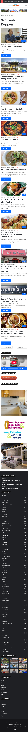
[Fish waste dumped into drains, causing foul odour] (23, 666)
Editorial (5, 612)
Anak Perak (6, 584)
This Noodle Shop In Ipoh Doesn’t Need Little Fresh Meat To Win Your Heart (13, 269)
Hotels (4, 644)
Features (4, 509)
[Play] (3, 368)
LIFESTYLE (4, 553)
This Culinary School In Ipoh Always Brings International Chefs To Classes (11, 234)
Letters (5, 619)
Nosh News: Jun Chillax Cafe (12, 109)
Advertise (3, 687)
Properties (5, 500)
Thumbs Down (5, 637)
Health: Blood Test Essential (11, 46)
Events (4, 532)
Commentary (6, 607)
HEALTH (4, 537)
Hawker (5, 514)
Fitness (5, 570)
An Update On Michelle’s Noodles (13, 170)
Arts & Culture (6, 556)
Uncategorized (5, 651)
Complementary (7, 539)
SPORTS (4, 633)
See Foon (4, 44)
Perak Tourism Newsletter (9, 647)
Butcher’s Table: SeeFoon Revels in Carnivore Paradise (13, 300)
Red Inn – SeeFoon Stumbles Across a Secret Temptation (12, 332)
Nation (3, 579)
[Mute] (22, 368)
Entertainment (6, 565)
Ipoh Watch (6, 614)
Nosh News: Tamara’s (9, 139)
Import (3, 551)
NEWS (3, 581)
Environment (6, 593)
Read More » (6, 55)
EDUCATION (5, 502)
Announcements (7, 530)
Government (6, 595)
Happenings (5, 528)
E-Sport (5, 635)
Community (6, 586)
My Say (5, 621)
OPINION (4, 605)
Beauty (5, 558)
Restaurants (6, 523)
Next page (20, 347)
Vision (2, 685)
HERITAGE (4, 544)
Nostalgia (5, 549)
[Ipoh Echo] (14, 5)
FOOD (3, 511)
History (5, 546)
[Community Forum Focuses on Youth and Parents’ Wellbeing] (14, 671)
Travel (4, 577)
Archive (3, 689)
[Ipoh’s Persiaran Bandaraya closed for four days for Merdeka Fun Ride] (5, 671)
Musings (5, 516)
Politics (5, 602)
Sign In (2, 694)
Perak (3, 630)
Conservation (6, 588)
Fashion (5, 567)
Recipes (5, 521)
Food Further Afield (6, 525)
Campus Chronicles (8, 504)
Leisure (5, 572)
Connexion (5, 609)
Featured (4, 507)
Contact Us (4, 692)
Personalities (6, 600)
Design (4, 563)
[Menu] (26, 6)
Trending (4, 649)
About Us (3, 683)
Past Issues (5, 626)
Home (3, 15)
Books (4, 560)
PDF (3, 628)
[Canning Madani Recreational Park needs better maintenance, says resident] (14, 660)
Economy (5, 591)
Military (5, 598)
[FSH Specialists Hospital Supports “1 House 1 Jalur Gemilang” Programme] (5, 666)
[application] (14, 362)
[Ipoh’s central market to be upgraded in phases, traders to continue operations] (23, 671)
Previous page (8, 347)
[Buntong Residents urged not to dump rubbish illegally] (5, 660)
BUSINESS (4, 495)
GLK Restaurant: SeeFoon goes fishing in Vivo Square (12, 78)
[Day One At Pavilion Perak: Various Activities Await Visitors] (23, 660)
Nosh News (6, 518)
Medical (5, 542)
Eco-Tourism (6, 642)
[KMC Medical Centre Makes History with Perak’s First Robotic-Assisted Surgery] (14, 666)
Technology (6, 574)
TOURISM (4, 640)
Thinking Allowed (7, 623)
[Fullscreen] (25, 368)
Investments (6, 497)
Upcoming (5, 535)
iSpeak (4, 616)
